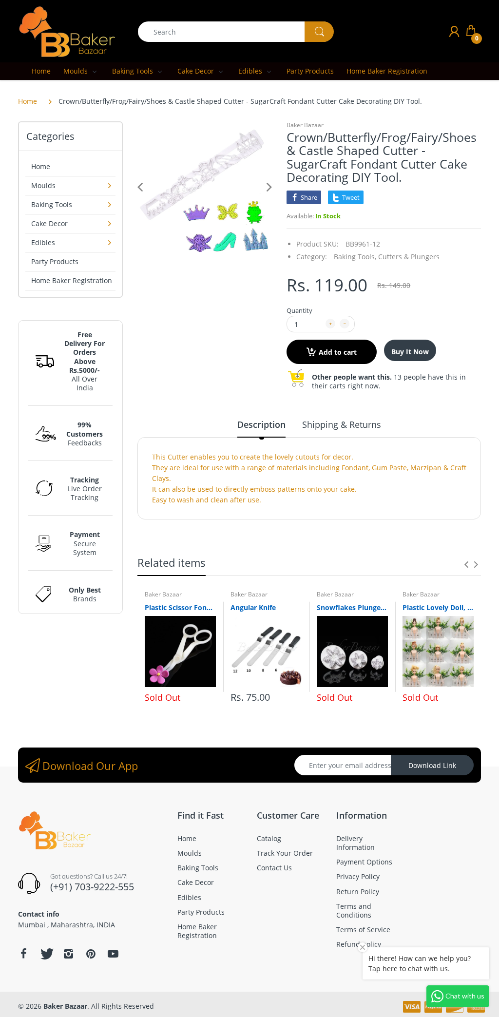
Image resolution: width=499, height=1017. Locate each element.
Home (27, 101)
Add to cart (338, 352)
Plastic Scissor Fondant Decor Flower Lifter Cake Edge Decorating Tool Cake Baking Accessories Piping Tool (180, 607)
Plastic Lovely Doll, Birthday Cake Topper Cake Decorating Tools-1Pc (438, 607)
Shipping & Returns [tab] (341, 424)
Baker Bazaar (305, 125)
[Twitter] (45, 953)
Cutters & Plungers (409, 256)
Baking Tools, (355, 256)
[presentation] (466, 564)
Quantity (299, 310)
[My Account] (454, 31)
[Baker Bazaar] (66, 31)
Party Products (54, 261)
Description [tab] (261, 424)
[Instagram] (68, 953)
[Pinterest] (90, 953)
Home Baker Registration (71, 280)
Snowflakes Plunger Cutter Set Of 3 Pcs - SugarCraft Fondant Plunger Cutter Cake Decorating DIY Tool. (352, 607)
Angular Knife (253, 607)
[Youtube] (113, 953)
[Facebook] (23, 953)
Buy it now (410, 351)
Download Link (432, 765)
